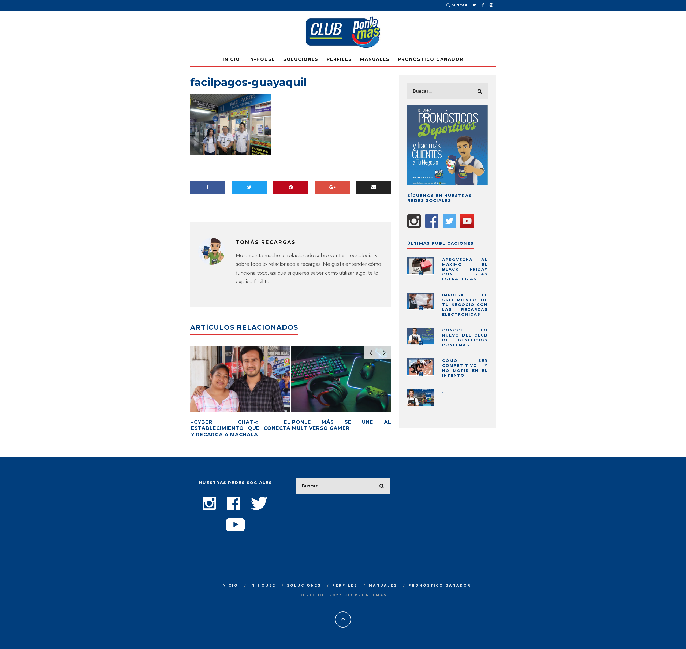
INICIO (231, 59)
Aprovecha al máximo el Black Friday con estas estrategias (465, 269)
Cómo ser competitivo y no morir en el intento (465, 368)
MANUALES (375, 59)
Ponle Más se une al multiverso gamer (342, 425)
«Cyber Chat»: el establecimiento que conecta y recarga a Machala (240, 428)
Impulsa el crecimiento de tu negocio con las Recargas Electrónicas (465, 305)
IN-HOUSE (261, 59)
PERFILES (339, 59)
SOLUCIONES (300, 59)
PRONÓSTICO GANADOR (430, 59)
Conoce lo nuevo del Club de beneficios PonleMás (465, 337)
